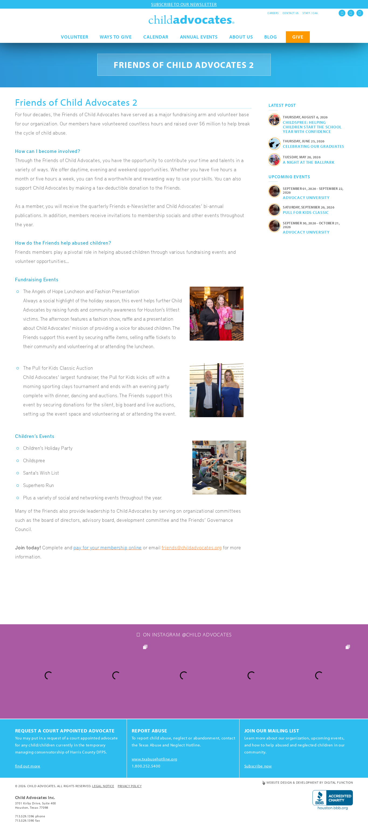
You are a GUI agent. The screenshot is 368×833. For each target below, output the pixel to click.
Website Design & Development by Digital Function (309, 782)
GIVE (297, 37)
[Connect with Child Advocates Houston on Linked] (359, 13)
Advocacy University (306, 197)
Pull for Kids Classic (306, 212)
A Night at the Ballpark (308, 162)
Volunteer (74, 37)
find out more (27, 766)
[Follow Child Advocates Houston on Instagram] (351, 13)
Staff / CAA (310, 13)
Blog (270, 37)
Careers (273, 13)
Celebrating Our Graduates (313, 146)
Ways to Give (116, 37)
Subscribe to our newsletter (184, 4)
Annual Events (199, 37)
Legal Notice (103, 786)
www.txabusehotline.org (154, 759)
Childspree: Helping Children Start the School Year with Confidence (312, 127)
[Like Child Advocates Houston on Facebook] (342, 13)
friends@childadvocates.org (191, 547)
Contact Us (291, 13)
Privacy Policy (129, 786)
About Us (241, 37)
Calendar (155, 37)
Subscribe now (258, 766)
